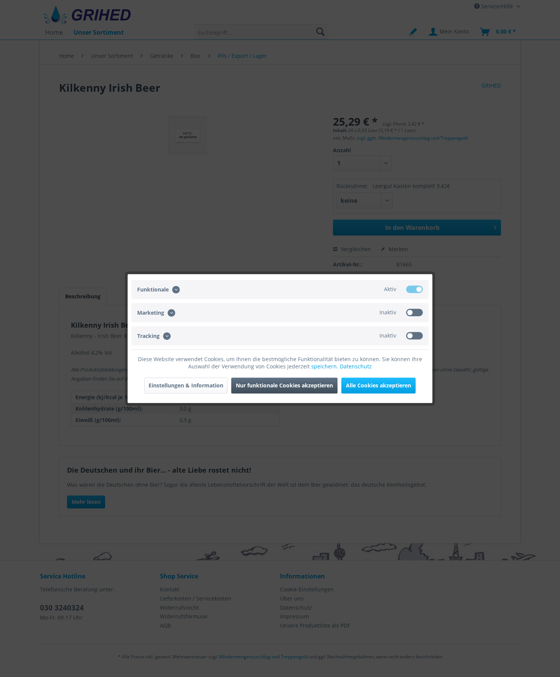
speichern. (325, 366)
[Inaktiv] (414, 312)
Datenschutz (356, 366)
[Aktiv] (414, 289)
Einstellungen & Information (186, 385)
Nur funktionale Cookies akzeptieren (284, 385)
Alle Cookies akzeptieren (378, 385)
